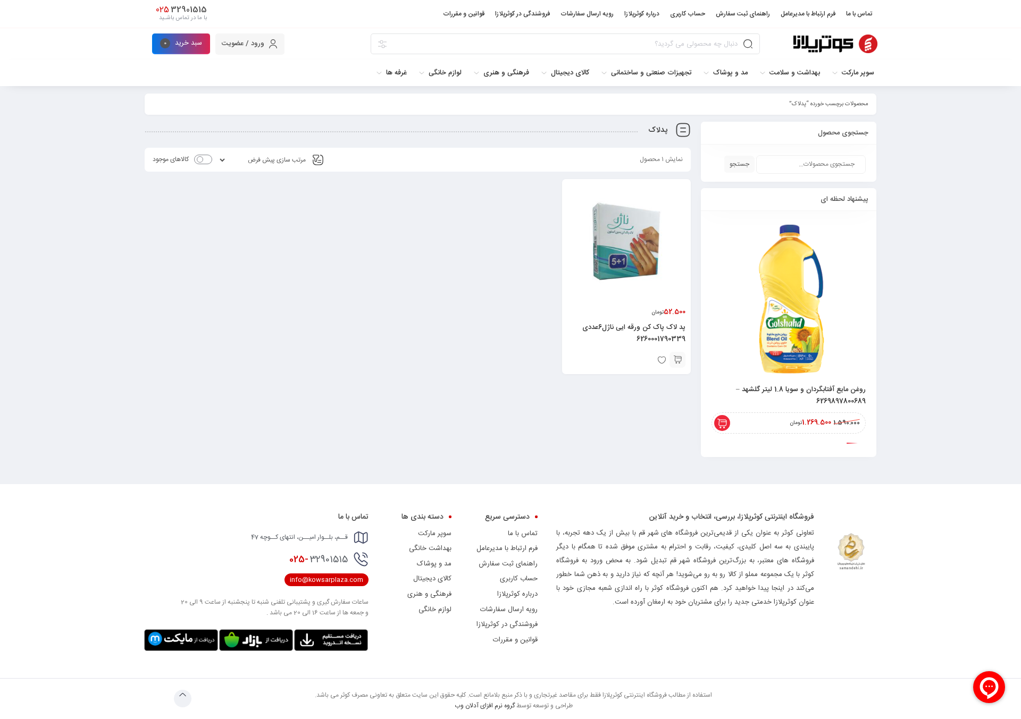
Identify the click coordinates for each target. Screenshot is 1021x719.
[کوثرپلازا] (835, 44)
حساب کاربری (519, 579)
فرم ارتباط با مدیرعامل (507, 548)
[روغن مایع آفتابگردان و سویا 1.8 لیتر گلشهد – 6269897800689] (789, 299)
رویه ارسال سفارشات (509, 609)
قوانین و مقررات (515, 640)
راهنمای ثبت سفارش (508, 564)
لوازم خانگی (435, 609)
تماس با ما (523, 533)
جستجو (739, 164)
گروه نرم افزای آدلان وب (485, 705)
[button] (677, 360)
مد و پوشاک (434, 564)
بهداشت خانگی (430, 548)
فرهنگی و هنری (429, 594)
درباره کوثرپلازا (517, 594)
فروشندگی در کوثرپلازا (507, 624)
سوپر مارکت (434, 533)
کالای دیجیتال (432, 579)
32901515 (318, 559)
